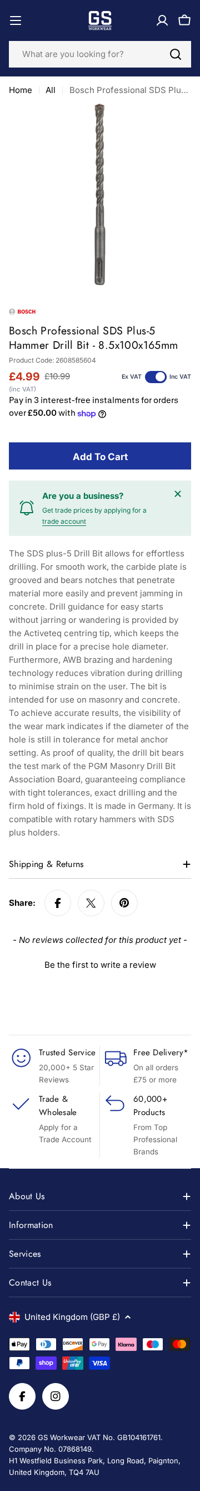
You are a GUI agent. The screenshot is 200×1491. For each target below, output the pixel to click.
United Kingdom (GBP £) (72, 1317)
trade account (64, 521)
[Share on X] (91, 903)
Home (20, 90)
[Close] (177, 493)
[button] (100, 963)
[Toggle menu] (15, 20)
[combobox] (100, 54)
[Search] (175, 54)
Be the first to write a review (100, 964)
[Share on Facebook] (57, 903)
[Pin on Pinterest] (124, 903)
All (51, 90)
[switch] (156, 377)
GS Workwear (61, 1437)
